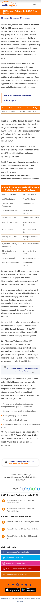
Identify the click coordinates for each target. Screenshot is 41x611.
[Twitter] (27, 489)
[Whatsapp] (32, 489)
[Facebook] (22, 489)
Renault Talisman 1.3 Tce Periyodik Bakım (23, 522)
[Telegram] (37, 489)
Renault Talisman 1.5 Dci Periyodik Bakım (23, 529)
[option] (20, 462)
